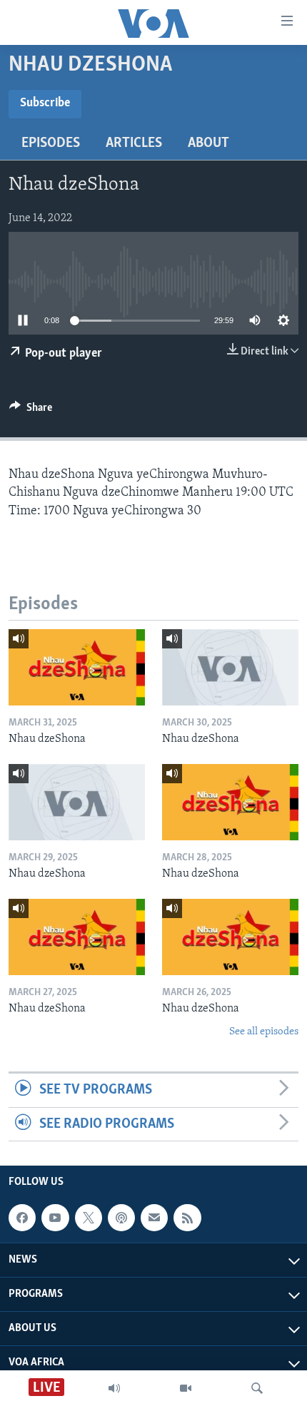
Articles (134, 143)
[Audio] (114, 1388)
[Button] (30, 410)
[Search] (257, 1388)
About (208, 143)
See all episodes (263, 1032)
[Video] (185, 1388)
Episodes (50, 143)
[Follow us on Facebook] (22, 1217)
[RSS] (187, 1217)
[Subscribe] (154, 1217)
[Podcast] (121, 1217)
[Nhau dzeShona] (77, 667)
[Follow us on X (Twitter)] (88, 1217)
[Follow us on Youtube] (55, 1217)
